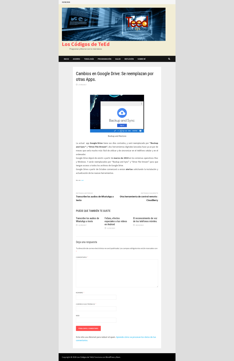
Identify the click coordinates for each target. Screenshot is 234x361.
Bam (118, 357)
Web (77, 315)
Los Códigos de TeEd (86, 44)
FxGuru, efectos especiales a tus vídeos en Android (116, 221)
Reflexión (129, 59)
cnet (82, 180)
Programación (104, 59)
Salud (118, 59)
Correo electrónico (86, 304)
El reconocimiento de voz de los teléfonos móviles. (145, 220)
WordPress (110, 357)
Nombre (80, 293)
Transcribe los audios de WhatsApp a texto (87, 220)
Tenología (89, 59)
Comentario (82, 257)
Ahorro (76, 59)
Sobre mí (141, 59)
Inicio (66, 59)
